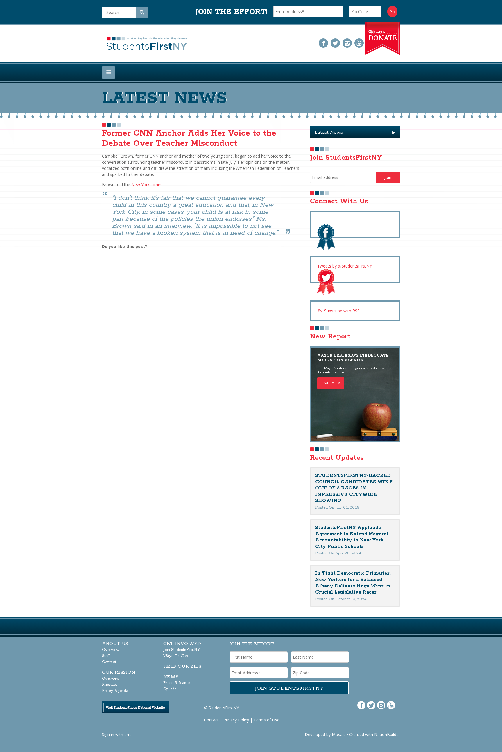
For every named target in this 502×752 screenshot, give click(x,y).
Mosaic (338, 734)
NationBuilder (387, 734)
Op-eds (170, 689)
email (129, 734)
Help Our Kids (182, 666)
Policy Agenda (115, 690)
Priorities (110, 684)
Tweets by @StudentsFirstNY (344, 266)
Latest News (355, 132)
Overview (111, 649)
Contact (109, 662)
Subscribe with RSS (342, 310)
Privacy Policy (236, 720)
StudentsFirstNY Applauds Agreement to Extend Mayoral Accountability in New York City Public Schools (351, 537)
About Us (115, 644)
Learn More (331, 382)
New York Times (146, 184)
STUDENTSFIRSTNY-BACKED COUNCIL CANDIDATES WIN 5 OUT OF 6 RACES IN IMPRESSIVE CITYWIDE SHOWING (354, 488)
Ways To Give (176, 655)
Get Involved (182, 644)
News (170, 677)
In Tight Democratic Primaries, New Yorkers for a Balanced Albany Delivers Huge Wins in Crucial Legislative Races (353, 582)
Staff (106, 655)
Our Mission (118, 672)
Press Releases (176, 682)
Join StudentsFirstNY (181, 649)
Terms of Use (266, 720)
